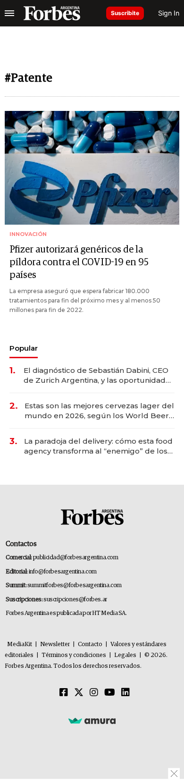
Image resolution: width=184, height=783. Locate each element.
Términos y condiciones (74, 655)
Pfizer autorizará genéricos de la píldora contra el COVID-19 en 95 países (79, 262)
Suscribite (125, 13)
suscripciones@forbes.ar (75, 600)
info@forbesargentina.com (63, 572)
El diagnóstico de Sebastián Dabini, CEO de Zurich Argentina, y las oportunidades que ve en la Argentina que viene (99, 375)
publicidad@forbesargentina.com (75, 558)
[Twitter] (79, 693)
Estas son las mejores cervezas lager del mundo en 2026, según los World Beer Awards (99, 411)
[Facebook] (63, 693)
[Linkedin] (125, 693)
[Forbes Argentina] (52, 13)
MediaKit (19, 644)
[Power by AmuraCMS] (92, 720)
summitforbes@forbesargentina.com (74, 585)
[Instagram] (94, 693)
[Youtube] (109, 693)
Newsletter (55, 644)
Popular (23, 348)
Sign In (168, 13)
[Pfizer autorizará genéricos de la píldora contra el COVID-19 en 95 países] (92, 168)
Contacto (90, 644)
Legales (125, 655)
